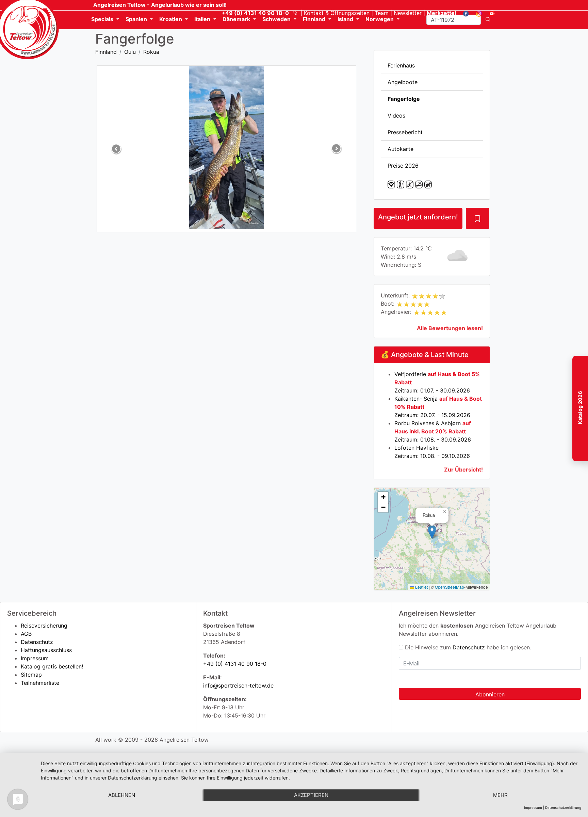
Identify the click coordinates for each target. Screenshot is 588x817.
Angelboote (403, 82)
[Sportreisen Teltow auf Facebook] (463, 13)
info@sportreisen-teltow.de (238, 685)
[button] (432, 532)
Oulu (130, 51)
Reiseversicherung (44, 625)
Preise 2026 (403, 165)
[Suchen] (488, 19)
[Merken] (477, 218)
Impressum (35, 658)
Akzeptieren (311, 795)
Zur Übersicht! (463, 469)
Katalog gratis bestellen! (52, 666)
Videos (396, 115)
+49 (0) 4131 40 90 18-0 (234, 663)
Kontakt (337, 13)
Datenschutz (37, 641)
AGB (26, 633)
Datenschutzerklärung (563, 807)
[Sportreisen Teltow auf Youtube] (489, 13)
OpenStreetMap (449, 587)
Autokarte (400, 148)
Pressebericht (405, 132)
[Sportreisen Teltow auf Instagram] (476, 13)
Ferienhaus (401, 65)
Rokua (151, 51)
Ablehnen (121, 795)
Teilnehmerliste (40, 682)
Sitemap (31, 674)
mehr (500, 795)
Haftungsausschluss (46, 650)
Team (382, 13)
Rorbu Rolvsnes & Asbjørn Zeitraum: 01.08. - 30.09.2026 (432, 431)
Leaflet (421, 587)
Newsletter (408, 13)
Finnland (106, 51)
